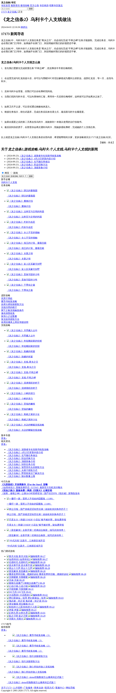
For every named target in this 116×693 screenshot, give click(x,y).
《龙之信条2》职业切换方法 (33, 164)
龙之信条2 (12, 12)
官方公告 (34, 5)
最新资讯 (15, 5)
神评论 (24, 27)
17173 (4, 12)
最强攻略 (24, 5)
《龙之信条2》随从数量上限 (21, 476)
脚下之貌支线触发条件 (12, 310)
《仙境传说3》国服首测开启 (15, 487)
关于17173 (6, 687)
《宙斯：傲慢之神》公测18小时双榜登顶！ (22, 493)
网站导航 (70, 687)
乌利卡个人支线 (9, 182)
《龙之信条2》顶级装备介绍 (33, 167)
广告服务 (28, 687)
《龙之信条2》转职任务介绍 (21, 464)
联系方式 (49, 687)
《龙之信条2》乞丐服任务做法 (34, 161)
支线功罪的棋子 (9, 307)
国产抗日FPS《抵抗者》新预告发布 (62, 493)
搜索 (31, 9)
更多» (4, 438)
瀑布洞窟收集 (8, 313)
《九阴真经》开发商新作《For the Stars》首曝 (24, 484)
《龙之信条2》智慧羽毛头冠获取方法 (25, 467)
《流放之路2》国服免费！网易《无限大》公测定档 (26, 490)
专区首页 (5, 5)
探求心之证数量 (9, 316)
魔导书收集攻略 (9, 301)
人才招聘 (17, 687)
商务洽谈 (38, 687)
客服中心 (59, 687)
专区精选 (44, 5)
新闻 (15, 173)
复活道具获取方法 (10, 319)
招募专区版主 (56, 5)
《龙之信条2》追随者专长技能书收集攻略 (40, 155)
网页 (7, 173)
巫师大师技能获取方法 (12, 304)
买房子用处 (6, 298)
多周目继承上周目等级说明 (14, 322)
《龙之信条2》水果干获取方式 (22, 470)
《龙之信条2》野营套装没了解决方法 (25, 473)
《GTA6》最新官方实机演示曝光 (45, 487)
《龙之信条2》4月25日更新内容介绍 (37, 158)
